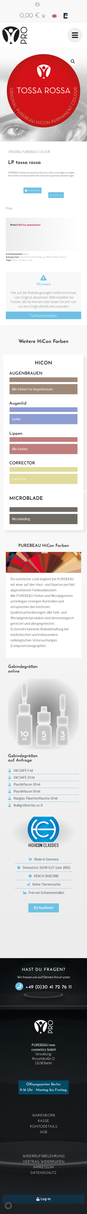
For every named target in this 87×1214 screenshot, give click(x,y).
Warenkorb (43, 1115)
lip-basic (22, 259)
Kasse (43, 1121)
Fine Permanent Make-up (32, 256)
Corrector (19, 479)
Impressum (43, 1167)
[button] (73, 61)
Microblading (21, 519)
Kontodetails (43, 1126)
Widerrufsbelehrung (44, 1156)
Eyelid (16, 419)
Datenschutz (43, 1173)
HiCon (62, 256)
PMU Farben (52, 256)
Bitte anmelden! (30, 224)
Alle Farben (20, 449)
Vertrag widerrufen (43, 1162)
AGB (43, 1132)
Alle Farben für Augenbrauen (32, 389)
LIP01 (14, 259)
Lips (30, 259)
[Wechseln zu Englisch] (54, 16)
